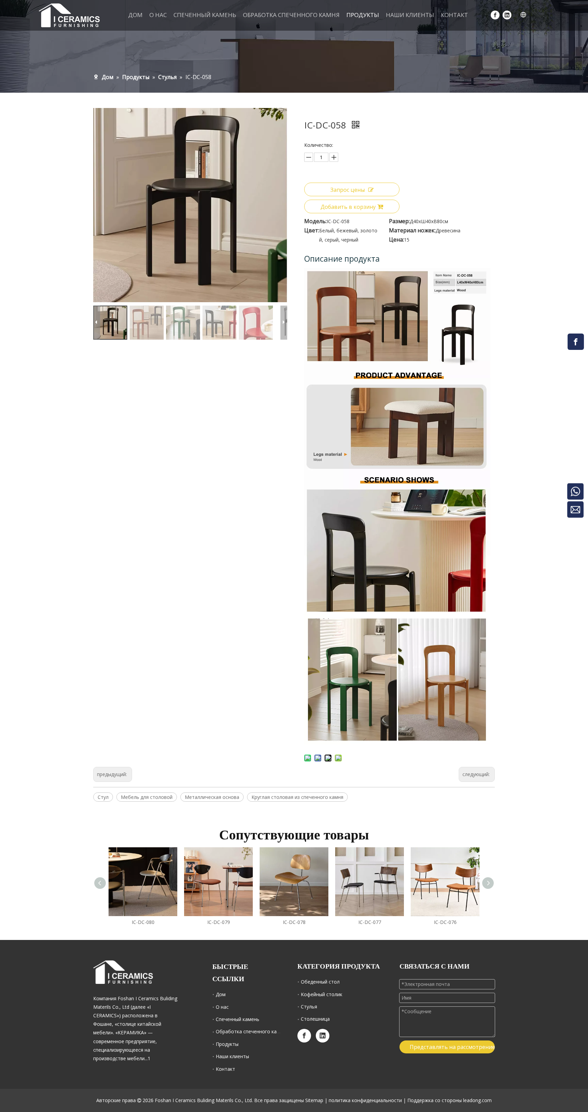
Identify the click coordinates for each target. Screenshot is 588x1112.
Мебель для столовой (147, 797)
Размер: (399, 221)
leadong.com (477, 1100)
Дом (221, 994)
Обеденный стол (320, 981)
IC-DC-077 (369, 922)
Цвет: (311, 230)
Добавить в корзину (348, 207)
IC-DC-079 (218, 922)
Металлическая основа (212, 797)
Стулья (309, 1006)
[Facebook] (495, 14)
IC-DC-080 (143, 922)
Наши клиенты (232, 1056)
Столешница (315, 1019)
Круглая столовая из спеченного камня (297, 797)
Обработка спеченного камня (250, 1031)
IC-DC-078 (294, 922)
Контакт (225, 1069)
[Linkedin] (507, 14)
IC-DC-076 (445, 922)
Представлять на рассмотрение (452, 1047)
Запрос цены (347, 190)
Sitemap (314, 1100)
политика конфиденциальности (365, 1100)
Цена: (396, 239)
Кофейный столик (321, 994)
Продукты (227, 1044)
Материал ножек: (412, 230)
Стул (103, 797)
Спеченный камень (237, 1019)
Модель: (315, 221)
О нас (222, 1007)
